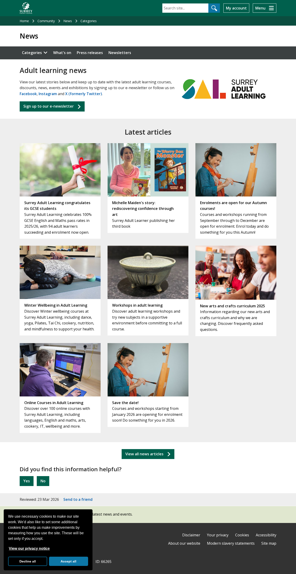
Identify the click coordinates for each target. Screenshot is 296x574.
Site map (268, 543)
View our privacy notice (29, 548)
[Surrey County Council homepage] (26, 8)
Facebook (28, 93)
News (67, 21)
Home (24, 21)
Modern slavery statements (231, 543)
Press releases (90, 52)
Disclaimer (191, 535)
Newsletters (119, 52)
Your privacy (217, 535)
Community (46, 21)
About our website (184, 543)
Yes (26, 480)
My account (236, 8)
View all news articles (144, 453)
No (43, 480)
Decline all (27, 561)
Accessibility (266, 535)
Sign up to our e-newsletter (48, 106)
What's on (62, 52)
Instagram (48, 93)
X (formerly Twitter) (83, 93)
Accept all (68, 561)
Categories (88, 21)
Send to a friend (77, 499)
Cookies (242, 535)
